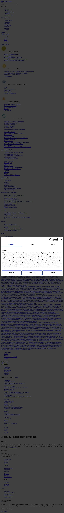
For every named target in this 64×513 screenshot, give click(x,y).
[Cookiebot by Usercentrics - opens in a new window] (50, 239)
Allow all (52, 272)
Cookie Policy (8, 267)
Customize (31, 272)
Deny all (11, 272)
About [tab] (53, 244)
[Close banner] (61, 239)
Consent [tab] (11, 244)
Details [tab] (32, 244)
